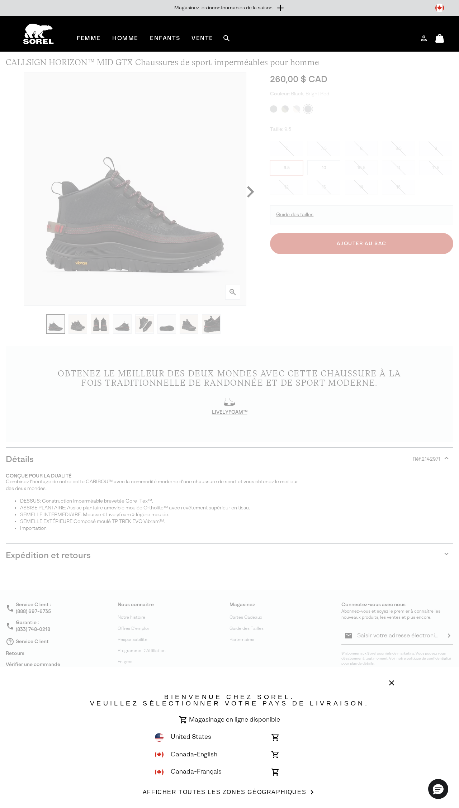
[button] (438, 789)
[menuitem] (89, 38)
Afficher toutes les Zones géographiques (224, 792)
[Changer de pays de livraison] (440, 8)
